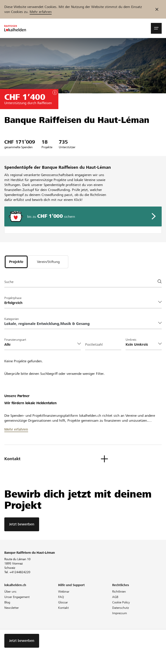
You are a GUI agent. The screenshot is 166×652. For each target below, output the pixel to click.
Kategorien (11, 319)
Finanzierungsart (15, 339)
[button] (156, 28)
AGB (115, 597)
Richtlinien (119, 591)
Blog (7, 602)
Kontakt (63, 607)
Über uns (10, 591)
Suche (8, 282)
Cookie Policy (121, 602)
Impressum (119, 613)
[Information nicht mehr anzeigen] (157, 9)
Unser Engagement (17, 597)
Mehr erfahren (41, 12)
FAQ (61, 597)
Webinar (63, 591)
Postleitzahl (94, 344)
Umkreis (131, 339)
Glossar (63, 602)
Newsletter (11, 607)
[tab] (16, 261)
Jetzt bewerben (21, 524)
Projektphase (12, 298)
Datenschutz (120, 607)
